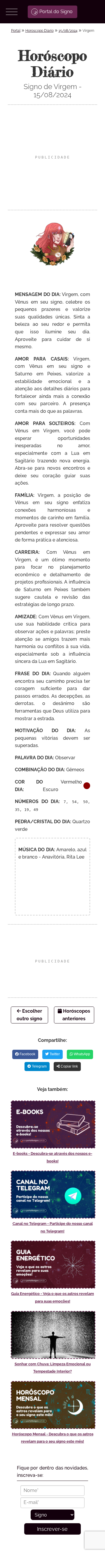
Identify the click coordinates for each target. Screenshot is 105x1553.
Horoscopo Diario (39, 31)
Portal (15, 31)
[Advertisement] (52, 157)
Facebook (27, 1054)
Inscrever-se (52, 1529)
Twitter (54, 1054)
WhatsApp (81, 1054)
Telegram (39, 1066)
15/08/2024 (68, 31)
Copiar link (69, 1066)
